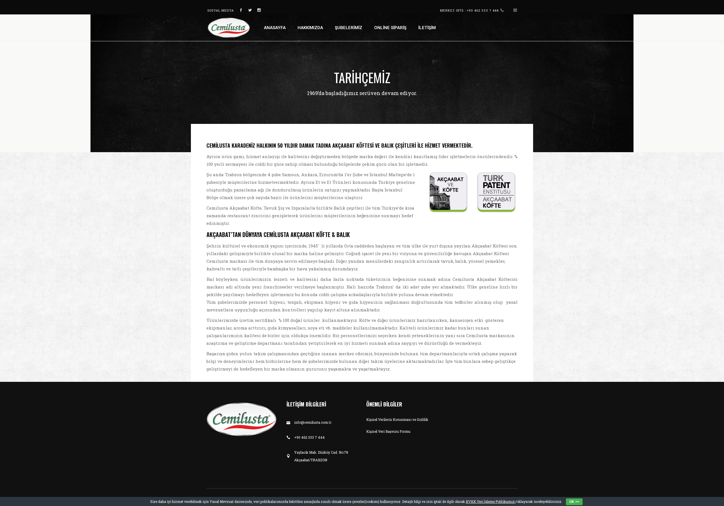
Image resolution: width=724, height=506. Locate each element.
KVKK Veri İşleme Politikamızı (491, 501)
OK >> (574, 502)
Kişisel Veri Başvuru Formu (388, 431)
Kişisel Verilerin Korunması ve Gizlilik (397, 419)
